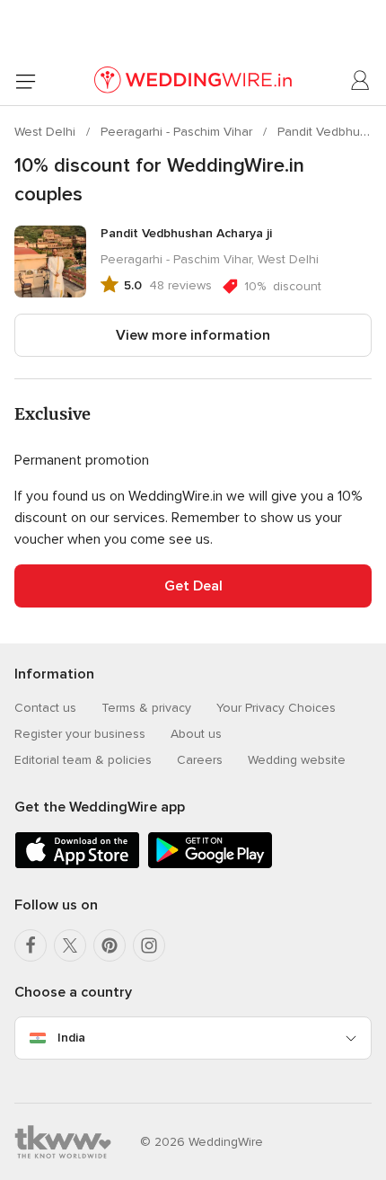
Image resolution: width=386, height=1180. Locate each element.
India (71, 1037)
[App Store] (77, 865)
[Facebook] (30, 945)
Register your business (79, 733)
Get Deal (193, 586)
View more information (193, 335)
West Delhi (46, 131)
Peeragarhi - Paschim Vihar (178, 131)
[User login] (361, 81)
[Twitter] (70, 945)
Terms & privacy (146, 707)
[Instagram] (149, 945)
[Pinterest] (109, 945)
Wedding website (297, 759)
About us (196, 733)
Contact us (45, 707)
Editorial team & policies (83, 759)
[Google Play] (210, 865)
